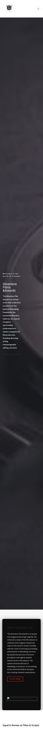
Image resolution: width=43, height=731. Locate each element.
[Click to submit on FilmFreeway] (22, 700)
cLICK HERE (15, 679)
